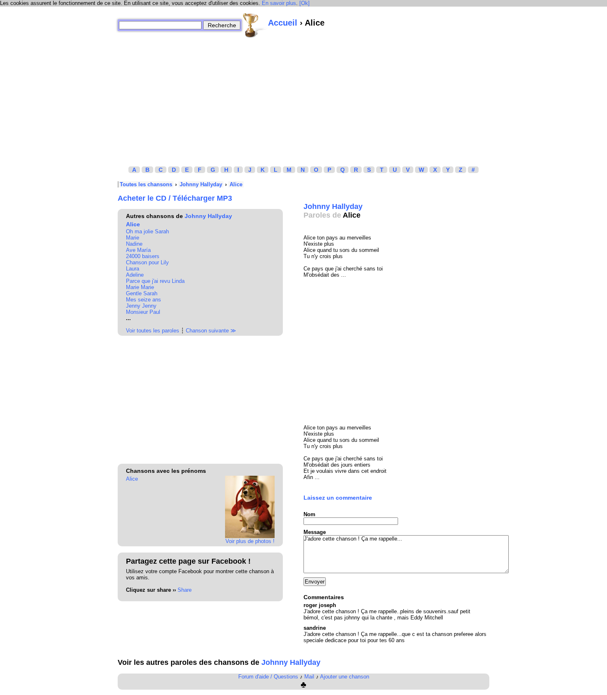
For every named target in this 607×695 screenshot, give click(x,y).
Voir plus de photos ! (250, 541)
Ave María (138, 250)
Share (185, 590)
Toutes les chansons (146, 184)
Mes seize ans (143, 300)
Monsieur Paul (143, 312)
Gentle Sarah (141, 293)
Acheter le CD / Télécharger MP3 (175, 198)
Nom (309, 514)
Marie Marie (140, 287)
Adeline (135, 275)
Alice (236, 184)
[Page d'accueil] (255, 25)
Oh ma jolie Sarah (147, 231)
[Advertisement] (303, 96)
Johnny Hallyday (201, 184)
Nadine (134, 244)
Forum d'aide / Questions (268, 677)
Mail (309, 677)
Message (315, 532)
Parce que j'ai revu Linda (155, 281)
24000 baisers (142, 256)
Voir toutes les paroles (152, 330)
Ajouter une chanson (344, 677)
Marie (132, 238)
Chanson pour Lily (147, 262)
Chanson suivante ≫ (211, 330)
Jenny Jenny (141, 306)
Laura (132, 269)
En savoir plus (279, 3)
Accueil (282, 22)
